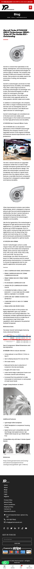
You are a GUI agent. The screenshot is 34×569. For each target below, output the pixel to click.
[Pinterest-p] (18, 528)
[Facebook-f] (4, 528)
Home (8, 17)
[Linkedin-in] (15, 528)
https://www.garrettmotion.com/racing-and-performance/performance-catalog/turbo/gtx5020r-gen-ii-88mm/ (16, 462)
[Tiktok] (22, 528)
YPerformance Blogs (21, 17)
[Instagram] (7, 528)
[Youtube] (26, 528)
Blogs (13, 17)
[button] (5, 562)
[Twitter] (11, 528)
